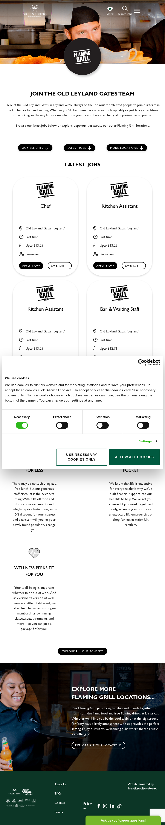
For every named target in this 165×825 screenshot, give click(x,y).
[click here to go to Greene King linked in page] (112, 806)
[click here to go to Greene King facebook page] (99, 806)
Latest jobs (76, 148)
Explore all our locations (98, 745)
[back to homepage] (34, 11)
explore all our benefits (82, 651)
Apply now (31, 265)
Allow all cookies (134, 457)
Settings (145, 441)
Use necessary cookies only (81, 457)
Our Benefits (32, 148)
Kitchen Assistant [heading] (120, 206)
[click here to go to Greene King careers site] (20, 798)
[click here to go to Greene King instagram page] (105, 806)
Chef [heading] (45, 206)
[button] (125, 11)
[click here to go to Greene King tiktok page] (119, 806)
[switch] (62, 425)
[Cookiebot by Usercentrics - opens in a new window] (141, 362)
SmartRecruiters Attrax (142, 788)
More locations (124, 148)
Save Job (57, 265)
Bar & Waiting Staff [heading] (119, 309)
